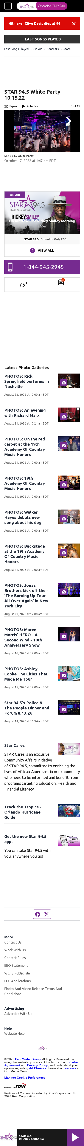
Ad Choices (37, 1068)
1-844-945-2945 (43, 267)
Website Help (14, 1033)
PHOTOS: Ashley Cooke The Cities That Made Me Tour (26, 673)
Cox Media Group (28, 1059)
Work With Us (15, 950)
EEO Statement (16, 965)
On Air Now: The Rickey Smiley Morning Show (42, 223)
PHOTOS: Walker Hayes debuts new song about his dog (22, 517)
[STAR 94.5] (42, 6)
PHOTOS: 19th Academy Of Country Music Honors (24, 483)
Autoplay (32, 106)
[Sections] (8, 6)
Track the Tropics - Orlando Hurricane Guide (23, 812)
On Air (37, 49)
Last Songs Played (16, 49)
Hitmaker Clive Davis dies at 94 (34, 23)
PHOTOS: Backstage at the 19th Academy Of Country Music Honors (24, 554)
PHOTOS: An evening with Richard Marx (25, 413)
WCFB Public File (17, 973)
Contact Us (13, 942)
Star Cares (14, 745)
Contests (53, 49)
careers (70, 1068)
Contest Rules (15, 958)
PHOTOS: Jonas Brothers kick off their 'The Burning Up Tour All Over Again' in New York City (26, 595)
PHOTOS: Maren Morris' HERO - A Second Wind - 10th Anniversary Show (23, 637)
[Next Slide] (68, 121)
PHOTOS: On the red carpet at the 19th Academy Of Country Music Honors (24, 447)
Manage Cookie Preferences (24, 1077)
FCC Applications (17, 981)
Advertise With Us (18, 1014)
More (67, 49)
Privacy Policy (37, 1065)
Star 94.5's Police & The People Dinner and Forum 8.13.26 (26, 707)
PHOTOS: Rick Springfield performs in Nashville (26, 381)
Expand (13, 106)
